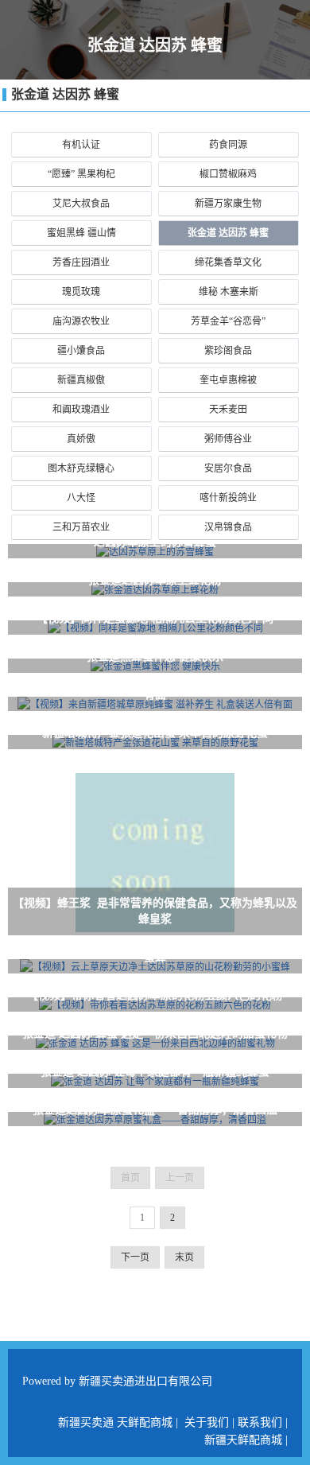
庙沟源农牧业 (81, 321)
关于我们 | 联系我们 (233, 1422)
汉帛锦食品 (228, 527)
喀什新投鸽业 (228, 497)
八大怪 (81, 497)
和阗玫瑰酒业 (81, 409)
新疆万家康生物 (228, 203)
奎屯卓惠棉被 (228, 380)
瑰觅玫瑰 (81, 291)
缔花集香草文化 (228, 262)
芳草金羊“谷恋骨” (228, 321)
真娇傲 (81, 439)
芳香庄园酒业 (81, 262)
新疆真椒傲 (81, 380)
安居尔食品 (228, 468)
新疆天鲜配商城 (243, 1440)
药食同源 (228, 144)
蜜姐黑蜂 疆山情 (81, 233)
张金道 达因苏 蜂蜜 (65, 94)
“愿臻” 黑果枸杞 (81, 174)
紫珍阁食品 (228, 350)
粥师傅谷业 (228, 439)
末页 (184, 1257)
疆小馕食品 (81, 350)
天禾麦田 (228, 409)
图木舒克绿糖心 (81, 468)
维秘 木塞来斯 (228, 291)
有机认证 (81, 144)
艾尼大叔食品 (81, 203)
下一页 (135, 1257)
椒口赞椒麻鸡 (228, 174)
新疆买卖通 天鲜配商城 (115, 1422)
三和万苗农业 (81, 527)
